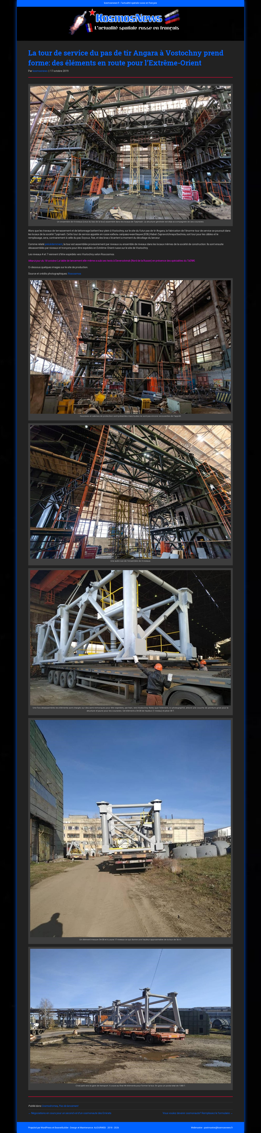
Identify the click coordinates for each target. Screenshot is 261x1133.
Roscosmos (74, 273)
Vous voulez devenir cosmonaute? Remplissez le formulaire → (198, 1113)
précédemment (53, 244)
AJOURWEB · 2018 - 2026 (106, 1127)
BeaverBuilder (62, 1127)
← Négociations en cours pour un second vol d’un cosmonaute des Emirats (69, 1113)
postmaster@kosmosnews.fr (218, 1127)
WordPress (46, 1127)
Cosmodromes (50, 1105)
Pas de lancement (68, 1105)
